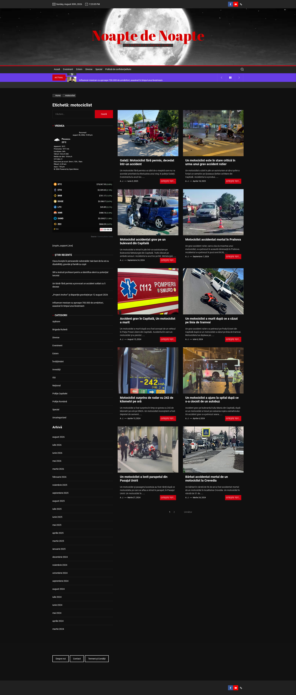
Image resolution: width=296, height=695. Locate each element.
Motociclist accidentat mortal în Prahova (213, 239)
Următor (188, 512)
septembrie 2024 (60, 581)
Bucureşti (82, 132)
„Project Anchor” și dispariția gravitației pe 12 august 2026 (80, 294)
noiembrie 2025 (59, 485)
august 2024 (58, 589)
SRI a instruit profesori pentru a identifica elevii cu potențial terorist (80, 274)
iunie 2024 (57, 605)
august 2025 (58, 501)
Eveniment (68, 69)
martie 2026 (58, 469)
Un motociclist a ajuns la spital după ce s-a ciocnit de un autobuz (212, 399)
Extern (79, 69)
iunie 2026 (57, 453)
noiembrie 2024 (59, 565)
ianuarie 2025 (59, 549)
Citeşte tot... (168, 181)
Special (98, 69)
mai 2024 (56, 613)
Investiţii (56, 369)
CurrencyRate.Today (105, 237)
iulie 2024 (57, 597)
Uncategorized (59, 417)
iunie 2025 (57, 517)
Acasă (57, 69)
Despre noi (61, 658)
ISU (54, 377)
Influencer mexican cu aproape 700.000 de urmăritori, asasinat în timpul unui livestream (77, 304)
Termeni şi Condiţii (96, 658)
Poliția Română (59, 401)
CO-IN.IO (107, 229)
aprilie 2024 (58, 621)
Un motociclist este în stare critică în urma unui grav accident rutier (210, 162)
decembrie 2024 (60, 557)
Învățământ (58, 361)
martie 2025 (58, 541)
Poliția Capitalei (59, 393)
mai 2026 (56, 461)
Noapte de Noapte (148, 35)
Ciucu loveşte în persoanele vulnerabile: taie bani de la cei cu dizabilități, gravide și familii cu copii (80, 262)
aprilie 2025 (58, 533)
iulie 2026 (57, 445)
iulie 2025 (57, 509)
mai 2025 (56, 525)
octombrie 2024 (60, 573)
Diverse (88, 69)
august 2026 (58, 437)
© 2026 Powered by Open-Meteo (66, 169)
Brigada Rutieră (59, 329)
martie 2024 (58, 629)
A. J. (122, 181)
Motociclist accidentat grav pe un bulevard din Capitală (143, 241)
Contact (77, 658)
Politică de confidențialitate (118, 69)
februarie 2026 (59, 477)
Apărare (56, 321)
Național (56, 385)
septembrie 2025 (60, 493)
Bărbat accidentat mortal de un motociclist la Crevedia (206, 478)
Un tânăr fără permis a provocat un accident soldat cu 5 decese (78, 285)
